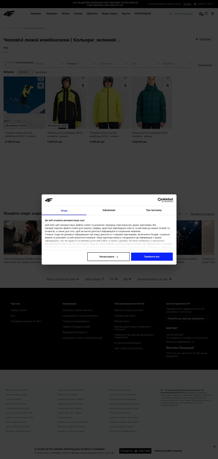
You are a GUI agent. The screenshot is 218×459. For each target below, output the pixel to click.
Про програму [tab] (154, 210)
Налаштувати (106, 256)
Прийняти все (151, 256)
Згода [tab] (64, 210)
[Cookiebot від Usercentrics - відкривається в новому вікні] (160, 200)
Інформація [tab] (109, 210)
